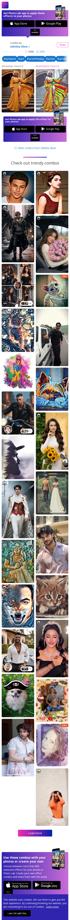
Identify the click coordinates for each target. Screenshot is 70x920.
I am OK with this (17, 913)
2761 (42, 51)
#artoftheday (35, 59)
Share (62, 44)
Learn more (52, 906)
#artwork (10, 59)
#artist (50, 59)
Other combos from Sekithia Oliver (36, 148)
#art (21, 59)
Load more (35, 833)
